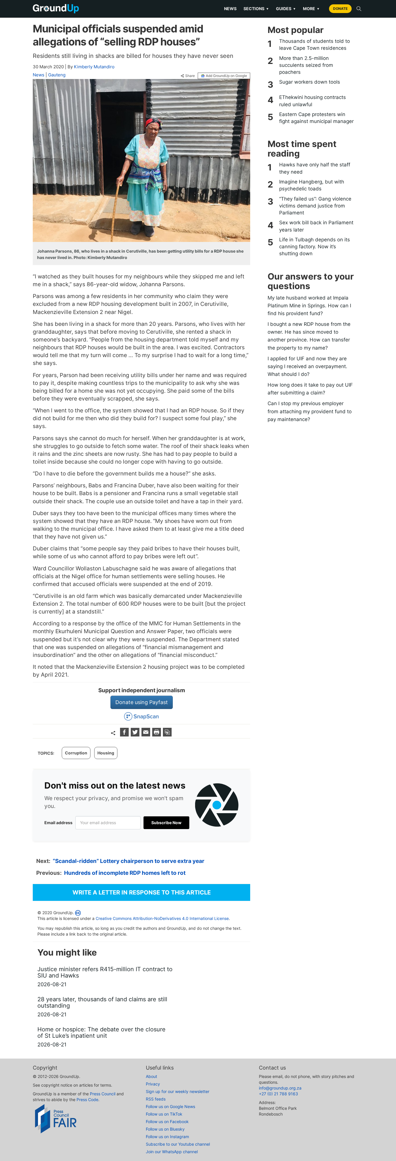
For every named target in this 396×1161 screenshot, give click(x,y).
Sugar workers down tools (309, 82)
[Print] (157, 734)
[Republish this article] (167, 734)
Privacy (153, 1083)
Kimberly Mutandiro (94, 66)
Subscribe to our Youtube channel (178, 1144)
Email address (58, 822)
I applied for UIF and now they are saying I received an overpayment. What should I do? (307, 366)
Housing (105, 752)
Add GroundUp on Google (226, 76)
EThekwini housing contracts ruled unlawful (312, 100)
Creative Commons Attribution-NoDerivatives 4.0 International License (162, 918)
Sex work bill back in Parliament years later (316, 226)
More (311, 8)
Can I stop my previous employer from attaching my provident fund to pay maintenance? (310, 411)
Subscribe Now (166, 822)
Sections (256, 8)
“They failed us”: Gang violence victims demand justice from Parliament (315, 206)
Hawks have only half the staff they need (314, 168)
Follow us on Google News (170, 1106)
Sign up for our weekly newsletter (177, 1091)
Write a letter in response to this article (141, 892)
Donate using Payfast (141, 702)
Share (190, 76)
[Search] (359, 8)
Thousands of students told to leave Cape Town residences (314, 44)
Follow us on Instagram (167, 1136)
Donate (340, 8)
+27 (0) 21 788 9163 (278, 1093)
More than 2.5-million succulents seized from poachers (306, 65)
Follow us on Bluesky (165, 1129)
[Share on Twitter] (135, 734)
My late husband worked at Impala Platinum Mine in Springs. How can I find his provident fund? (309, 305)
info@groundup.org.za (280, 1087)
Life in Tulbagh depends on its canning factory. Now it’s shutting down (314, 247)
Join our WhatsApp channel (172, 1151)
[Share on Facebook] (125, 734)
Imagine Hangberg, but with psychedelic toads (311, 185)
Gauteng (57, 75)
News (230, 8)
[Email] (146, 734)
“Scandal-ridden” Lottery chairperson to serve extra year (128, 861)
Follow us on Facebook (167, 1121)
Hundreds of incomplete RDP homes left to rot (125, 873)
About (151, 1076)
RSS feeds (156, 1098)
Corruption (76, 752)
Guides (286, 8)
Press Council (102, 1093)
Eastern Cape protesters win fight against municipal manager (316, 117)
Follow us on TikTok (164, 1114)
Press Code (87, 1099)
